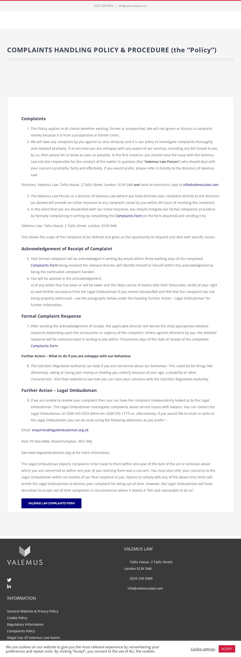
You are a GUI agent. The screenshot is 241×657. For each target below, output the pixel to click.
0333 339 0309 (103, 6)
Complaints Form (128, 216)
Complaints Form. (45, 346)
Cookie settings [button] (203, 649)
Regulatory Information (25, 624)
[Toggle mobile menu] (232, 21)
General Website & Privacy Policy (32, 611)
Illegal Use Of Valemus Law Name (33, 637)
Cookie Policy (17, 618)
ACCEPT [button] (226, 649)
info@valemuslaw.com (132, 6)
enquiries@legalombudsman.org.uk (60, 430)
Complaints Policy (21, 631)
